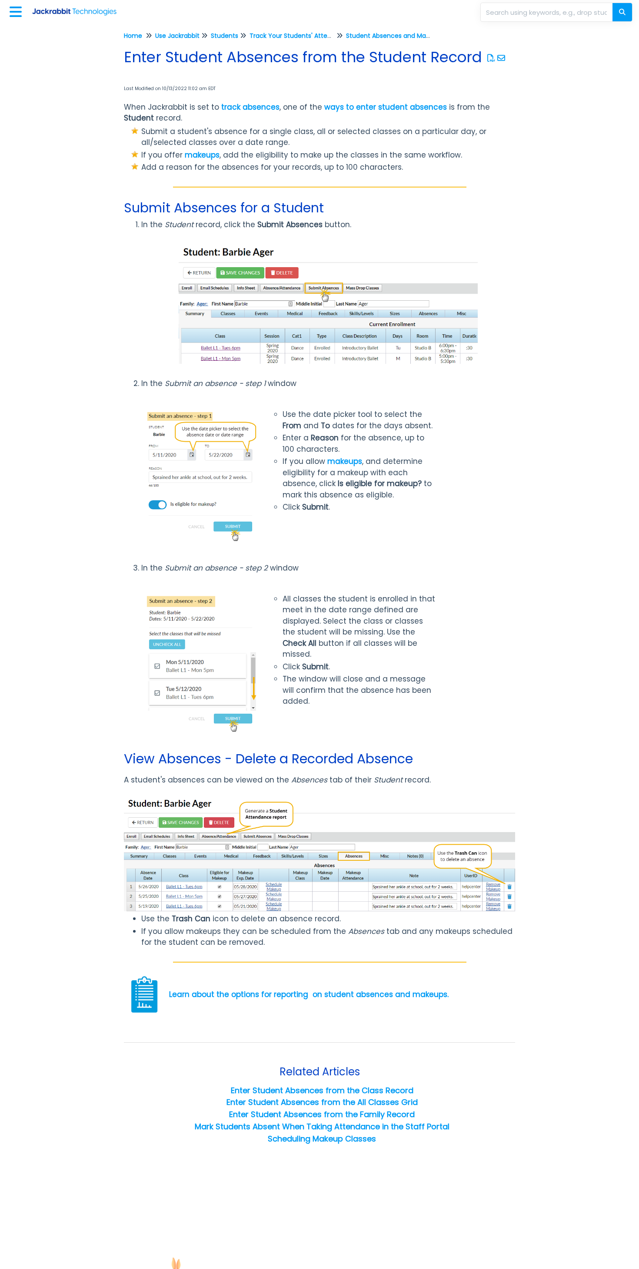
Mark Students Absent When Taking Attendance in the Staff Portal (322, 1126)
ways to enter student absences (385, 107)
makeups (202, 155)
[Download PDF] (491, 58)
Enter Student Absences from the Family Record (322, 1114)
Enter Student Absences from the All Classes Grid (322, 1102)
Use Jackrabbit (177, 35)
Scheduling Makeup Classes (322, 1138)
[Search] (622, 12)
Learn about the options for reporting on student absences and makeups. (309, 994)
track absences (250, 107)
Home (133, 35)
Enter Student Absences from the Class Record (322, 1090)
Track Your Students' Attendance (300, 35)
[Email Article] (501, 58)
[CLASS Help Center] (77, 7)
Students (224, 35)
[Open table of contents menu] (17, 10)
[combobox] (547, 12)
